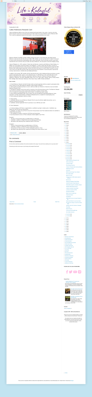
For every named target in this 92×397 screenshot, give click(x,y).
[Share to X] (22, 133)
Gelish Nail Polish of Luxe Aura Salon (73, 201)
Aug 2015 (68, 150)
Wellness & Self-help (69, 263)
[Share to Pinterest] (25, 133)
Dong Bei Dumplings (70, 191)
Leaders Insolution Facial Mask (72, 188)
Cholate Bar (68, 196)
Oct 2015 (68, 147)
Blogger (72, 380)
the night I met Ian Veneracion (77, 288)
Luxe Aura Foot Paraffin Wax (71, 210)
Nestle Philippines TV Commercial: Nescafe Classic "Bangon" (72, 282)
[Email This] (19, 133)
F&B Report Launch (70, 168)
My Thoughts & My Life (69, 247)
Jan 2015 (68, 215)
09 (65, 226)
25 (65, 125)
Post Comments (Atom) (19, 203)
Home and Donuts (69, 161)
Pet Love (66, 251)
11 (65, 223)
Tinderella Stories (69, 194)
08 (65, 228)
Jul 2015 (68, 152)
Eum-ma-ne (68, 179)
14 (65, 218)
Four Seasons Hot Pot (70, 165)
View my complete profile (76, 80)
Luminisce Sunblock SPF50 (71, 189)
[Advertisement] (34, 189)
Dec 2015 (68, 143)
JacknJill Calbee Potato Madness (72, 183)
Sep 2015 (68, 148)
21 (65, 132)
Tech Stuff (67, 260)
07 (65, 229)
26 (65, 123)
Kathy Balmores (75, 78)
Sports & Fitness (68, 258)
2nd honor (68, 170)
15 (65, 142)
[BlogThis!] (21, 133)
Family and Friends (69, 239)
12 (65, 221)
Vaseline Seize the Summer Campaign (73, 205)
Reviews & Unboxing (69, 255)
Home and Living (68, 244)
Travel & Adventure (68, 261)
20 (65, 133)
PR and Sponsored (69, 252)
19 (65, 135)
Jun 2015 (68, 153)
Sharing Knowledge (69, 257)
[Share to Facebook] (23, 133)
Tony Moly (68, 207)
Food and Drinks (68, 241)
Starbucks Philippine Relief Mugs (72, 181)
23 (65, 128)
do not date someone (70, 212)
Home (35, 201)
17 (65, 138)
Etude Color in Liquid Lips (71, 193)
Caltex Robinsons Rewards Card (72, 160)
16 (65, 140)
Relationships (67, 254)
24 (65, 127)
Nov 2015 (68, 145)
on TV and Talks (68, 248)
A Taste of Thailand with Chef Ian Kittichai (74, 167)
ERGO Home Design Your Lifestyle (73, 172)
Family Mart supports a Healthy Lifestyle (74, 184)
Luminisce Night (69, 163)
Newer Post (12, 201)
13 (65, 219)
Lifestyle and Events (16, 134)
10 (65, 224)
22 (65, 130)
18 (65, 137)
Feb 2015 (68, 214)
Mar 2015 (68, 158)
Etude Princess (69, 208)
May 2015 (68, 155)
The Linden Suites (69, 173)
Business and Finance (69, 236)
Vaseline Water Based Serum (72, 186)
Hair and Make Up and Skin (70, 242)
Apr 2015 (68, 157)
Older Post (57, 201)
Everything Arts (68, 238)
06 (65, 231)
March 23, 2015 (69, 175)
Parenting (67, 249)
